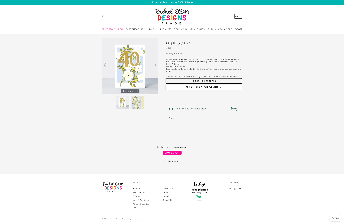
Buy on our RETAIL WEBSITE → (203, 87)
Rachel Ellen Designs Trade (117, 219)
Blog (135, 208)
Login (238, 16)
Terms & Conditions (141, 200)
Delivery (136, 196)
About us (137, 188)
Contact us (168, 188)
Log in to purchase (203, 81)
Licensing (167, 196)
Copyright (167, 200)
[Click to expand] (130, 66)
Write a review (172, 153)
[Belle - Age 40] (122, 102)
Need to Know (139, 192)
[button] (103, 16)
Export (166, 192)
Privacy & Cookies (141, 204)
